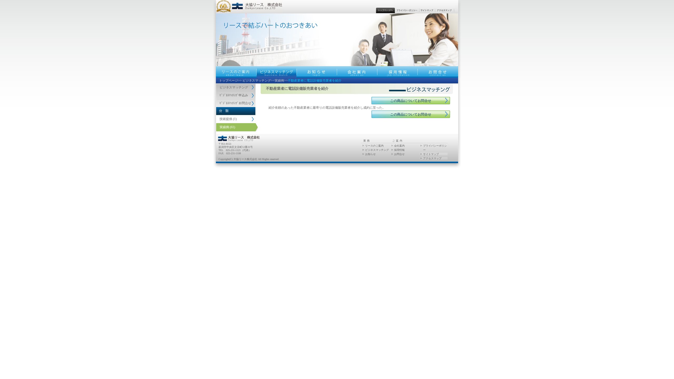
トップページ (228, 80)
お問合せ (399, 154)
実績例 (279, 80)
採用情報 (399, 149)
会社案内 (399, 145)
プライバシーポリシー (435, 147)
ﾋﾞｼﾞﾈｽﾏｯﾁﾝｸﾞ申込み (234, 95)
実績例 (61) (227, 127)
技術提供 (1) (228, 119)
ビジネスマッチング (256, 80)
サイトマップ (431, 154)
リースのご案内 (374, 145)
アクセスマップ (432, 158)
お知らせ (370, 154)
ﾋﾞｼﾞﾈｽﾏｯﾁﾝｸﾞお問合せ (235, 103)
